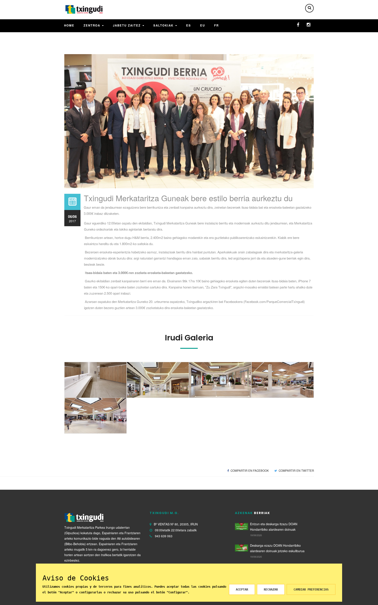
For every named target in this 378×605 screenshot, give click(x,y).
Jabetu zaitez (127, 25)
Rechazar (271, 589)
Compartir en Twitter (296, 470)
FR (216, 25)
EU (202, 25)
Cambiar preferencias (311, 589)
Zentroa (93, 25)
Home (69, 25)
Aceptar (242, 589)
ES (188, 25)
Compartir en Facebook (249, 470)
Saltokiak (164, 25)
